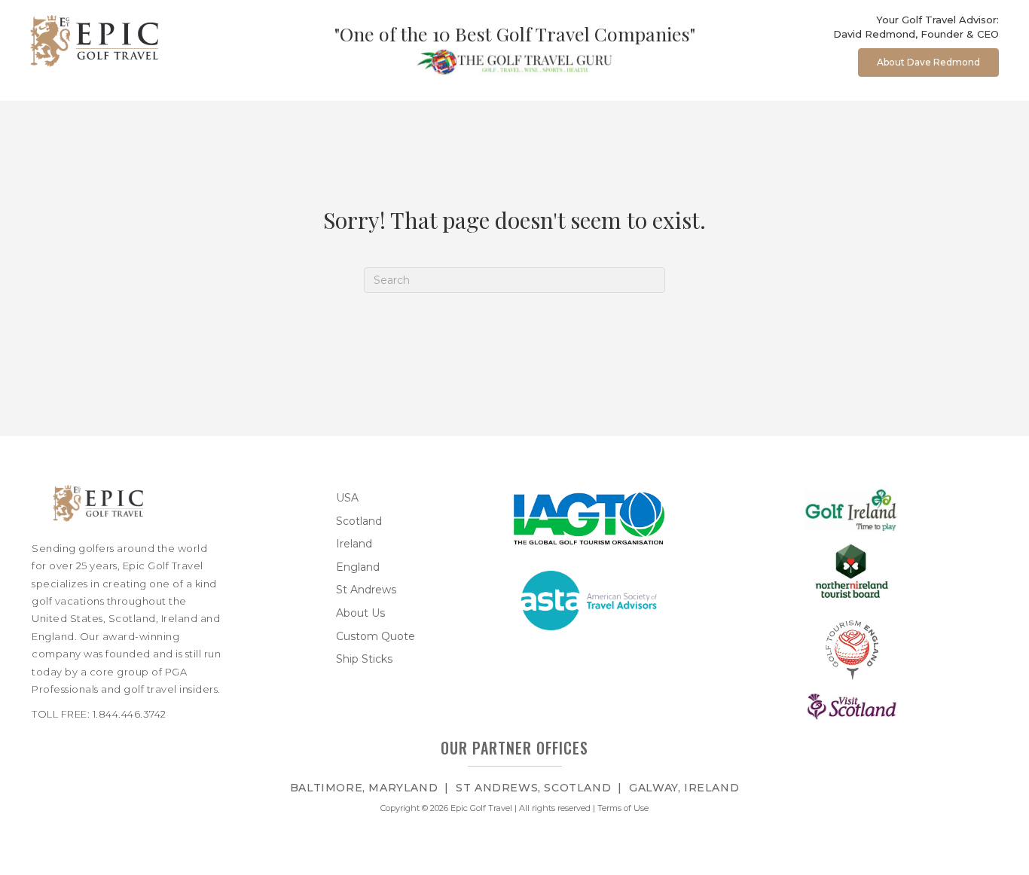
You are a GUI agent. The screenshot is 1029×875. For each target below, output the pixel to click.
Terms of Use (623, 808)
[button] (928, 62)
